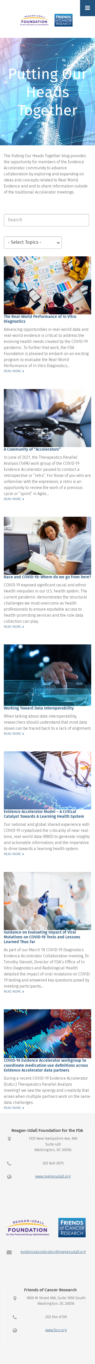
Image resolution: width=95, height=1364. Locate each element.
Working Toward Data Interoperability (39, 708)
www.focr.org (56, 1330)
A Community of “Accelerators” (32, 449)
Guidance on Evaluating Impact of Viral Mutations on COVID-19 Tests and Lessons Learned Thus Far (42, 937)
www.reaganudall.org (53, 1176)
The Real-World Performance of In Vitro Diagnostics (40, 319)
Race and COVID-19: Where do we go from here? (47, 577)
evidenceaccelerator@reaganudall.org (53, 1252)
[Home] (47, 19)
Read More (12, 371)
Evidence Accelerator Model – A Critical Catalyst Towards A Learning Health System (44, 814)
